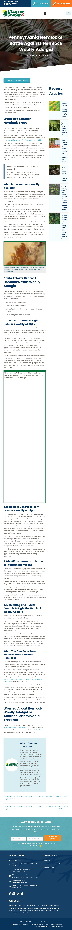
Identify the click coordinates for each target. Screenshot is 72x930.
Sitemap (59, 924)
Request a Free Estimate (52, 864)
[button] (68, 13)
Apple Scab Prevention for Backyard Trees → (52, 796)
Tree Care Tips (49, 867)
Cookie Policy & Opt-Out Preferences (32, 924)
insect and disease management (15, 728)
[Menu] (45, 13)
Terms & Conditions (50, 924)
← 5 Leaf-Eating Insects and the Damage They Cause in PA (18, 797)
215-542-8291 (39, 730)
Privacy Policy (16, 924)
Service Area (48, 861)
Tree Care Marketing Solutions (54, 926)
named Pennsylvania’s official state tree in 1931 (24, 140)
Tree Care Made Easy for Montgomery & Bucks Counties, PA (11, 3)
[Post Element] (59, 110)
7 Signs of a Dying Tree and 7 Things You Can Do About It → (52, 807)
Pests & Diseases (42, 55)
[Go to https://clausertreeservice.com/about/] (25, 765)
